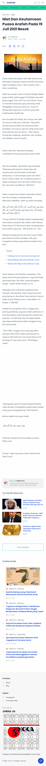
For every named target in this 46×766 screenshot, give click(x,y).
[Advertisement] (23, 373)
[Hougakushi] (34, 8)
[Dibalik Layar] (14, 8)
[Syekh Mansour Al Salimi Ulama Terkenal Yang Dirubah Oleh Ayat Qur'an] (11, 504)
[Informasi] (21, 589)
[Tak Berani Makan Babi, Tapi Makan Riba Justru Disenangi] (11, 530)
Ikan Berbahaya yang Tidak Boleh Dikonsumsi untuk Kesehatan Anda (22, 593)
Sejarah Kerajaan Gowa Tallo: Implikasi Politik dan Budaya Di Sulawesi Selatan (23, 624)
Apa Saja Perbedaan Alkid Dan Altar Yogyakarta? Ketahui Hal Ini (22, 638)
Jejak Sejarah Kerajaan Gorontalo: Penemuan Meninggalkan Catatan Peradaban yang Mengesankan (22, 654)
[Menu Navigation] (3, 2)
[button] (35, 2)
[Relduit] (43, 8)
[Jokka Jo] (4, 8)
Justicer (10, 2)
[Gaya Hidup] (21, 634)
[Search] (39, 2)
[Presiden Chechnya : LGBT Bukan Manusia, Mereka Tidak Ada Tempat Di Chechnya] (11, 517)
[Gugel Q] (24, 8)
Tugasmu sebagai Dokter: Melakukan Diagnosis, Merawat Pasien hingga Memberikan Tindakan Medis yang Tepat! (25, 609)
